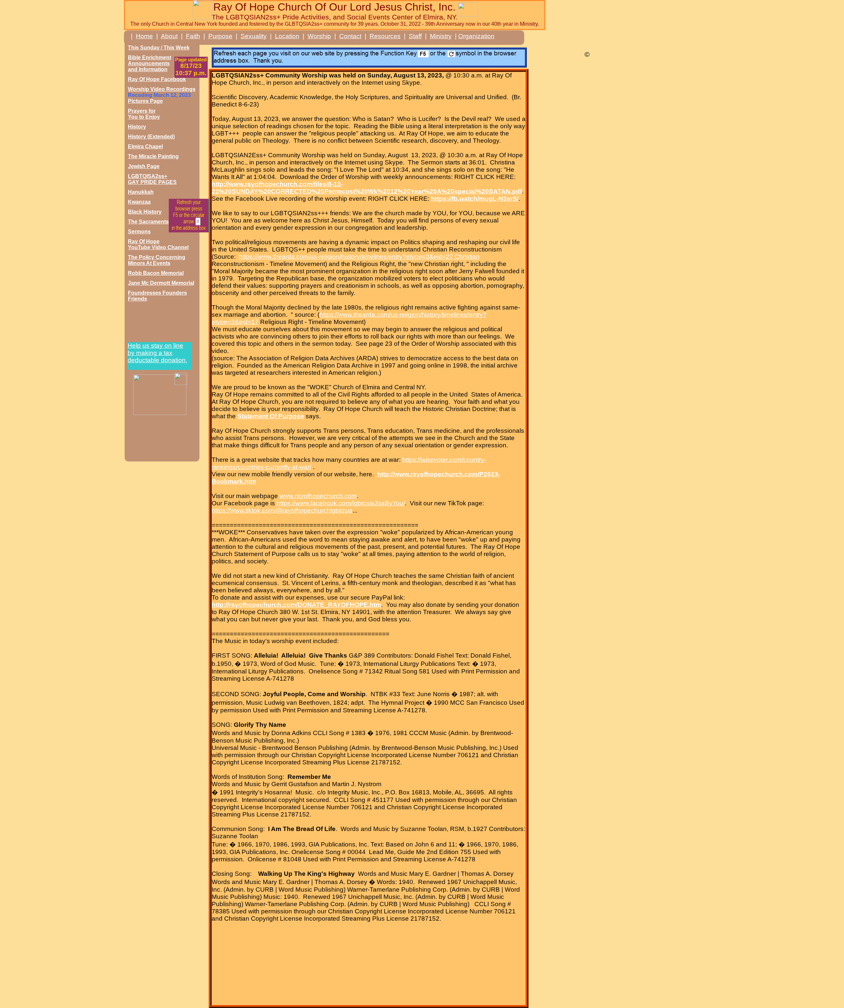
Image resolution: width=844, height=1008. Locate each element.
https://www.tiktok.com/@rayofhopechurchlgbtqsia (282, 510)
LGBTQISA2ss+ (147, 176)
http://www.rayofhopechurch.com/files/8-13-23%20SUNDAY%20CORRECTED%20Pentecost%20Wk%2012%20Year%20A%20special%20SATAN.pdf (367, 188)
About (169, 36)
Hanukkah (141, 192)
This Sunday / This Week (159, 47)
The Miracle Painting (153, 156)
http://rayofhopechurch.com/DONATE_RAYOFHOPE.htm (296, 604)
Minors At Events (149, 263)
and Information (147, 69)
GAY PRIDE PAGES (152, 182)
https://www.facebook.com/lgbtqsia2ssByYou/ (341, 503)
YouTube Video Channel (158, 247)
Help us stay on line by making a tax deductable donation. (157, 353)
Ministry (441, 36)
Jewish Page (144, 166)
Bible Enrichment (149, 57)
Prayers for (142, 111)
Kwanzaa (139, 202)
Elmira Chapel (145, 146)
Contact (350, 36)
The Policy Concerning (156, 257)
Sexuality (254, 36)
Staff (415, 36)
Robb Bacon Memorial (156, 273)
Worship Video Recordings (162, 89)
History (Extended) (151, 136)
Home (144, 36)
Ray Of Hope (144, 241)
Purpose (220, 36)
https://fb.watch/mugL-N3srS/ (475, 198)
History (137, 127)
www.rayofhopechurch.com (318, 495)
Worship (319, 36)
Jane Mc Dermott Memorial (161, 283)
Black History (145, 212)
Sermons (139, 231)
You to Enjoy (144, 117)
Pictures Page (145, 101)
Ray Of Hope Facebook (157, 79)
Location (287, 36)
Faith (193, 36)
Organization (476, 36)
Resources (385, 36)
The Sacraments (148, 221)
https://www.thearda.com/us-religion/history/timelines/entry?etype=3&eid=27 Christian (359, 256)
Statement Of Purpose (270, 416)
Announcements (149, 63)
